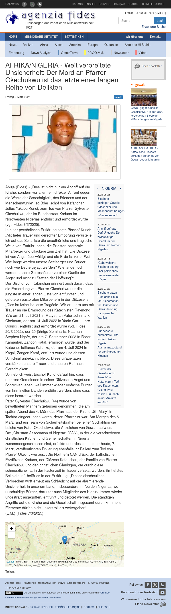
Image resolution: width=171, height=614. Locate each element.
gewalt (118, 97)
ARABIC (159, 4)
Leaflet (10, 561)
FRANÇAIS (119, 4)
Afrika (44, 44)
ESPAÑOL (104, 4)
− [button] (11, 535)
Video (142, 52)
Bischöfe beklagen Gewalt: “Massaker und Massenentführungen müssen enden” (111, 206)
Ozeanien (111, 44)
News (12, 44)
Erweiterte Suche (154, 26)
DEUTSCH (133, 4)
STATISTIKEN (74, 36)
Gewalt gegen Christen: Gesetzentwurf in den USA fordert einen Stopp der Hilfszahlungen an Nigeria (147, 113)
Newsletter (120, 52)
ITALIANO (77, 4)
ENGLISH (91, 4)
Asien (59, 44)
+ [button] (11, 528)
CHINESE (147, 4)
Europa (93, 44)
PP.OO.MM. (95, 52)
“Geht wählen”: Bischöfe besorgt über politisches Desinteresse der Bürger (108, 270)
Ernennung (16, 52)
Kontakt (155, 36)
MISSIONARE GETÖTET (41, 36)
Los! (160, 20)
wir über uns (134, 36)
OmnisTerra (68, 52)
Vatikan (28, 44)
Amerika (75, 44)
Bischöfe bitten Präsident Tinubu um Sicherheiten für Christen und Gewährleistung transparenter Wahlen (108, 304)
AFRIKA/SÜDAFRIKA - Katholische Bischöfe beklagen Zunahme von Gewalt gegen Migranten (146, 153)
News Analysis (41, 52)
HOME (13, 36)
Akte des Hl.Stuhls (137, 44)
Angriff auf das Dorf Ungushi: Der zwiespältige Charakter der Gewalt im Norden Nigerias (109, 238)
